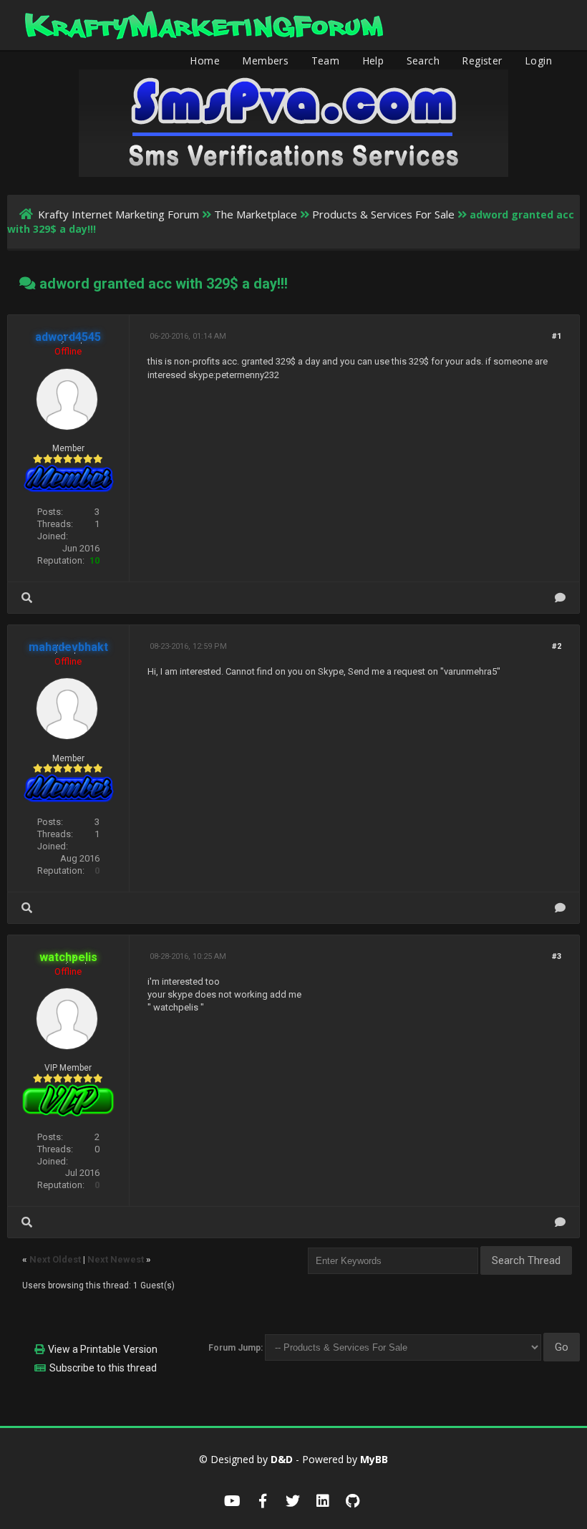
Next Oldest (55, 1259)
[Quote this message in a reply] (560, 597)
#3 (556, 956)
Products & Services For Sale (383, 214)
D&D (282, 1459)
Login (538, 60)
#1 (556, 336)
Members (265, 60)
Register (482, 60)
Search (423, 60)
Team (325, 60)
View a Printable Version (102, 1349)
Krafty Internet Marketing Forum (118, 214)
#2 (556, 646)
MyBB (374, 1459)
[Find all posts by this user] (26, 597)
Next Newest (115, 1259)
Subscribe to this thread (103, 1368)
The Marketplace (255, 214)
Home (205, 60)
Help (373, 60)
